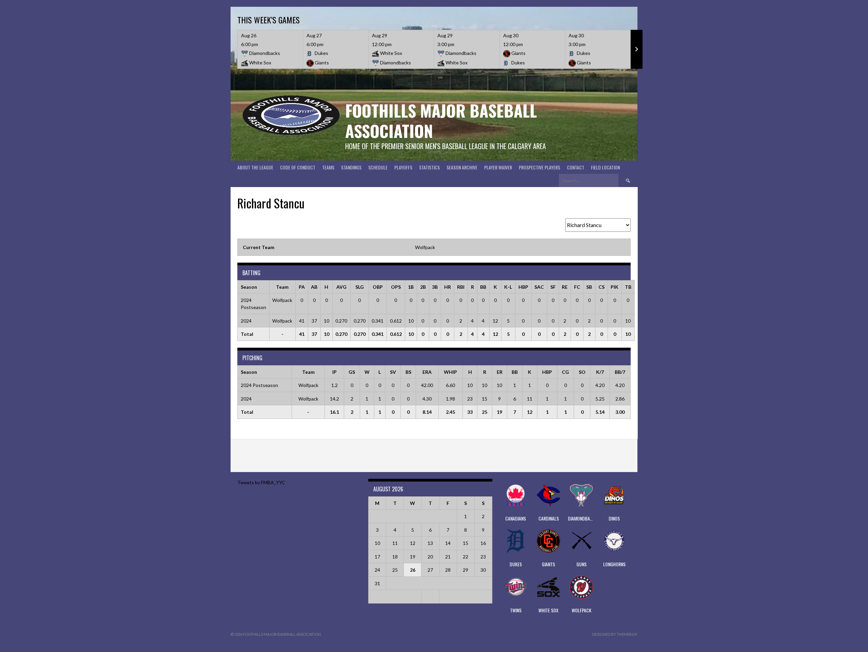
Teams (328, 167)
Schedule (378, 167)
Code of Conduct (297, 167)
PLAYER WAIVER (498, 167)
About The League (255, 167)
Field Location (605, 167)
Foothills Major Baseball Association (441, 120)
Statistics (429, 167)
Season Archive (462, 167)
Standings (351, 167)
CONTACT (575, 167)
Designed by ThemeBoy (614, 634)
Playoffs (403, 167)
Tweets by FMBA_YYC (261, 482)
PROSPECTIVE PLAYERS (539, 167)
